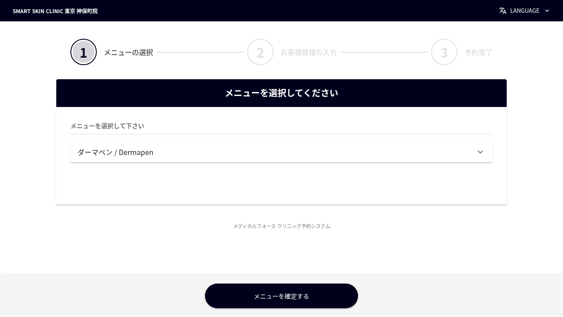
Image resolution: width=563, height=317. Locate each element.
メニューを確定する (281, 295)
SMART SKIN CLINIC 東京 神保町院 (55, 11)
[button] (281, 151)
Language (525, 10)
